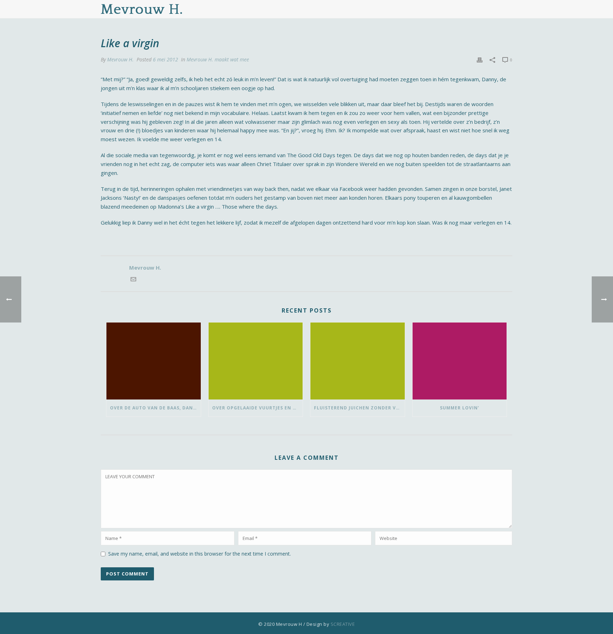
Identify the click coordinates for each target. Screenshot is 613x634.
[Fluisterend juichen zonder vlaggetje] (357, 360)
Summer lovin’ (459, 408)
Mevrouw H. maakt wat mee (218, 59)
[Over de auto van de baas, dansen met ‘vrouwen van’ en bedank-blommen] (153, 360)
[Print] (479, 59)
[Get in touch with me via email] (133, 279)
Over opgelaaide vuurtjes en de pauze (257, 408)
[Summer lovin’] (460, 360)
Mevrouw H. (120, 59)
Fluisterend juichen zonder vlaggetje (359, 408)
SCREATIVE (343, 624)
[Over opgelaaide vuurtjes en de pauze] (256, 360)
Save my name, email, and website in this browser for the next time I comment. (199, 553)
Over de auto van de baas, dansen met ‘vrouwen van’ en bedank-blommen (155, 408)
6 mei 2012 (165, 59)
